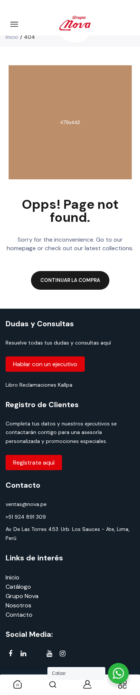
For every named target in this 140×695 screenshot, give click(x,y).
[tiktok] (36, 655)
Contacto (19, 615)
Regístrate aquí (34, 462)
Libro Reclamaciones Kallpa (39, 384)
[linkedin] (23, 653)
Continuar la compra (70, 280)
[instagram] (62, 653)
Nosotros (18, 605)
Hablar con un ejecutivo (45, 364)
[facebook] (10, 653)
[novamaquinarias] (75, 24)
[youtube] (49, 653)
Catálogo (18, 587)
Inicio (12, 37)
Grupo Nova (22, 596)
